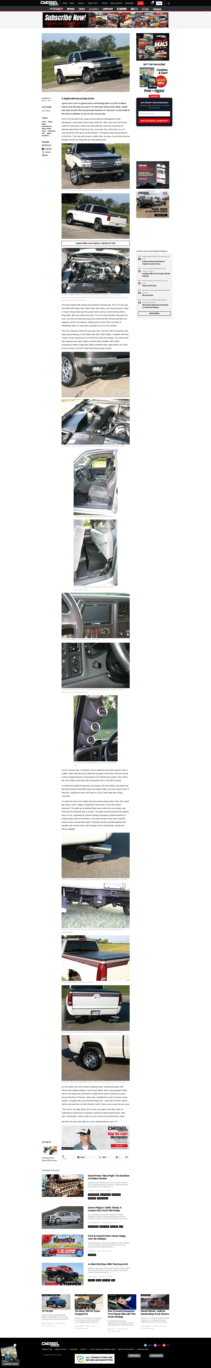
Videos (81, 3)
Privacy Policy (61, 1349)
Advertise (73, 1349)
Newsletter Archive (126, 1349)
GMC (43, 133)
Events (105, 3)
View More (154, 313)
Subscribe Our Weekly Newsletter (95, 243)
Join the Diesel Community (154, 121)
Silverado (45, 135)
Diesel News (116, 1194)
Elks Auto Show (147, 295)
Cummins (91, 1280)
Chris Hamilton (146, 1326)
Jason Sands (92, 1276)
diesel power (46, 129)
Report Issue (134, 1355)
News (65, 3)
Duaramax (51, 131)
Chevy (44, 122)
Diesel (50, 122)
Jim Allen (91, 1190)
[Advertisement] (152, 545)
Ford (121, 1226)
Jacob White (79, 1326)
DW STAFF (91, 1251)
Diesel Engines (105, 1194)
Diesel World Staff (94, 1223)
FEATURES (91, 1198)
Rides (72, 3)
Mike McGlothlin (47, 1323)
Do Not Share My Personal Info (102, 1349)
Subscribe (129, 3)
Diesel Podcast (116, 3)
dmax (44, 131)
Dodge (98, 1280)
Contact (83, 1349)
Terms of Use (47, 1349)
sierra (49, 133)
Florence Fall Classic (149, 286)
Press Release (143, 1349)
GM (87, 1295)
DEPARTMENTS (93, 1194)
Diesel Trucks (104, 1226)
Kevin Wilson (46, 111)
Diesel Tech (92, 3)
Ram (113, 1280)
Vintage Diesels (102, 1198)
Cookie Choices (156, 1355)
